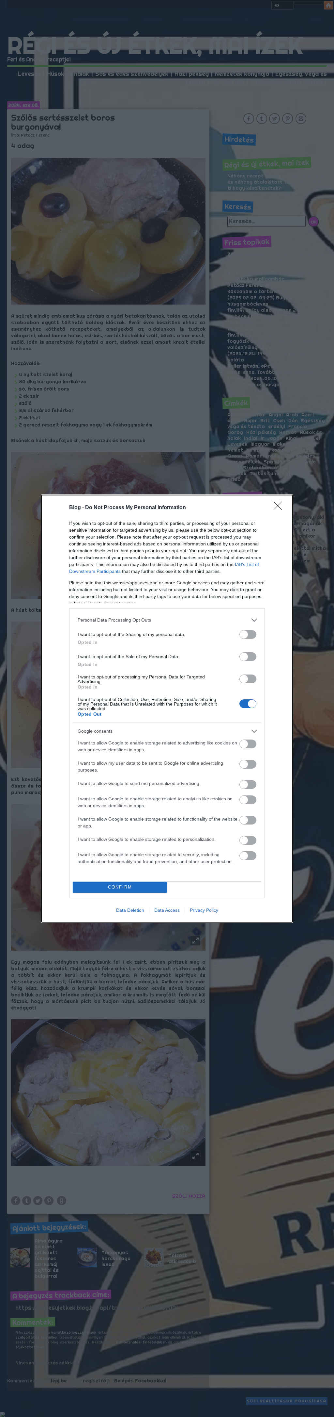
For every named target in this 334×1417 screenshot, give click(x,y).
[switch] (247, 634)
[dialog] (167, 708)
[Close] (280, 508)
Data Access (167, 910)
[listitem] (167, 620)
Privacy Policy (204, 910)
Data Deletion (130, 910)
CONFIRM (120, 887)
